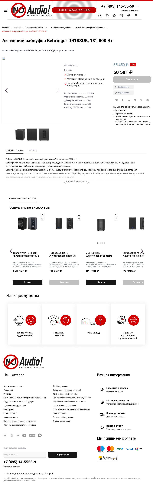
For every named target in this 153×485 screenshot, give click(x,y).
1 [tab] (97, 243)
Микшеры (7, 394)
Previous (6, 90)
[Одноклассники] (123, 100)
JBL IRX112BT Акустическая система (99, 254)
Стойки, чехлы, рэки (61, 421)
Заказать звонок (129, 10)
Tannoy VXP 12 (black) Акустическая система (26, 254)
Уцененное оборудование (14, 406)
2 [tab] (100, 243)
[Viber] (141, 100)
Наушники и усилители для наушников (19, 421)
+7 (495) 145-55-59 (117, 6)
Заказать (64, 282)
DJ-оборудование (60, 386)
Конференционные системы (65, 394)
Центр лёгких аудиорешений (74, 10)
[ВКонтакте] (116, 100)
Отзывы (33, 150)
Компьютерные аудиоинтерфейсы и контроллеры (24, 398)
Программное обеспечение (64, 406)
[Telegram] (129, 100)
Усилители (8, 390)
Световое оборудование (63, 417)
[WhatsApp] (147, 100)
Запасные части (10, 417)
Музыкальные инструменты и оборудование (72, 398)
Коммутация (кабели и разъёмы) (67, 390)
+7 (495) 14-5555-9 (19, 462)
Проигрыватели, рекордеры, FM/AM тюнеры (71, 409)
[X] (135, 100)
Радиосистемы (9, 413)
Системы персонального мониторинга (19, 425)
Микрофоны (8, 409)
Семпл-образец (59, 413)
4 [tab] (104, 243)
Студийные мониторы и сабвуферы (18, 402)
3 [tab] (102, 243)
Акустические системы (13, 386)
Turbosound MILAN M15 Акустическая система (136, 254)
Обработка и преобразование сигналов (70, 402)
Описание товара (15, 150)
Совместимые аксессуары (22, 198)
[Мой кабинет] (136, 15)
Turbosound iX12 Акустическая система (62, 254)
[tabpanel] (101, 228)
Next (58, 90)
